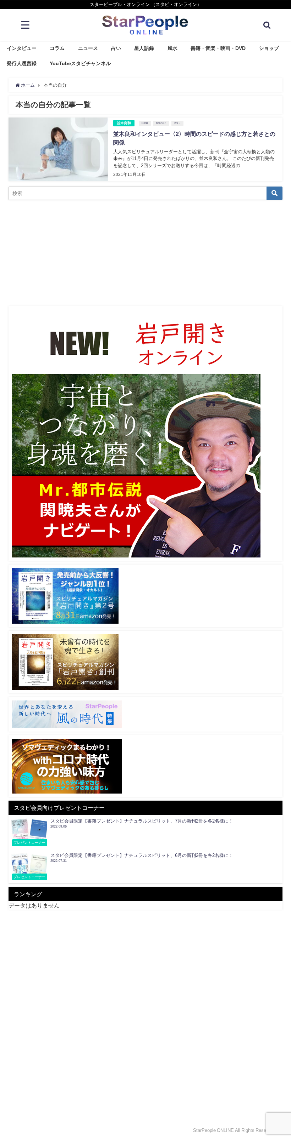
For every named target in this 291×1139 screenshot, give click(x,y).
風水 (172, 48)
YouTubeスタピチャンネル (80, 63)
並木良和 (124, 123)
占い (116, 48)
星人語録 (144, 48)
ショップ (269, 48)
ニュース (88, 48)
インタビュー (22, 48)
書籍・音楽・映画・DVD (218, 48)
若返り (177, 123)
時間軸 (145, 123)
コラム (57, 48)
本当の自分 (161, 123)
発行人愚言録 (22, 63)
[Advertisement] (145, 253)
